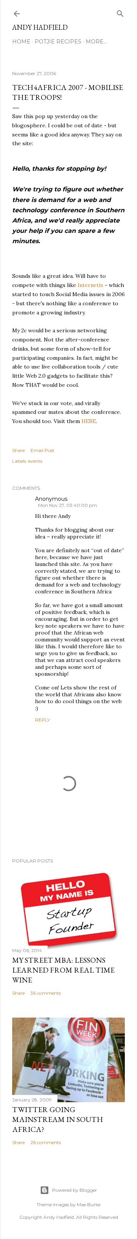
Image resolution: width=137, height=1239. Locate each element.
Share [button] (18, 450)
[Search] (120, 12)
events (35, 461)
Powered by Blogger (74, 1190)
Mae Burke (88, 1204)
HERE (88, 421)
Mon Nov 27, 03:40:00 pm (67, 505)
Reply (42, 720)
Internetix (90, 285)
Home (21, 41)
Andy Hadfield (40, 27)
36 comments (45, 993)
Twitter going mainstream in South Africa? (57, 1119)
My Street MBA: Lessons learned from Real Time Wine (63, 970)
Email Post (42, 450)
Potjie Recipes (58, 41)
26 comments (45, 1142)
